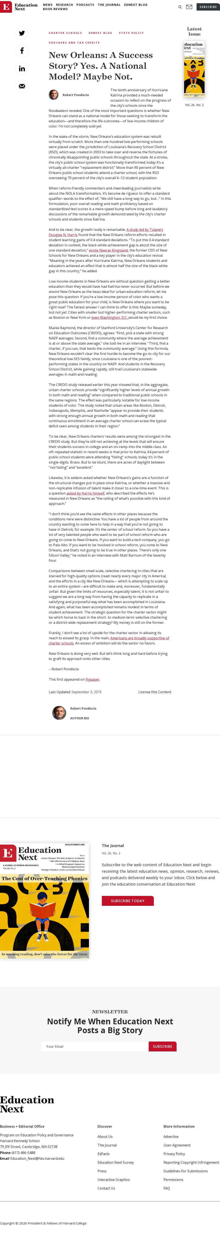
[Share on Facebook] (21, 50)
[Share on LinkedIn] (21, 68)
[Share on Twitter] (21, 33)
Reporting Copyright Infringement (191, 1162)
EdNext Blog (101, 32)
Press (102, 1171)
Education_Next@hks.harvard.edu (36, 1158)
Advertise (171, 1136)
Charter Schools (65, 32)
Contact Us (106, 1188)
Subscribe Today (128, 901)
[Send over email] (21, 86)
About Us (105, 1136)
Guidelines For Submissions (185, 1171)
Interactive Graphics (114, 1179)
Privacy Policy (174, 1153)
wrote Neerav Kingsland (108, 250)
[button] (180, 7)
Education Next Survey (116, 1162)
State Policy (131, 32)
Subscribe (162, 1046)
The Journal (107, 1145)
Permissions (173, 1179)
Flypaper (92, 679)
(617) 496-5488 (23, 1152)
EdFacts (104, 1153)
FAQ (166, 1188)
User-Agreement (177, 1145)
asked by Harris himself (85, 493)
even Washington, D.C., (110, 317)
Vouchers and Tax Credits (74, 42)
